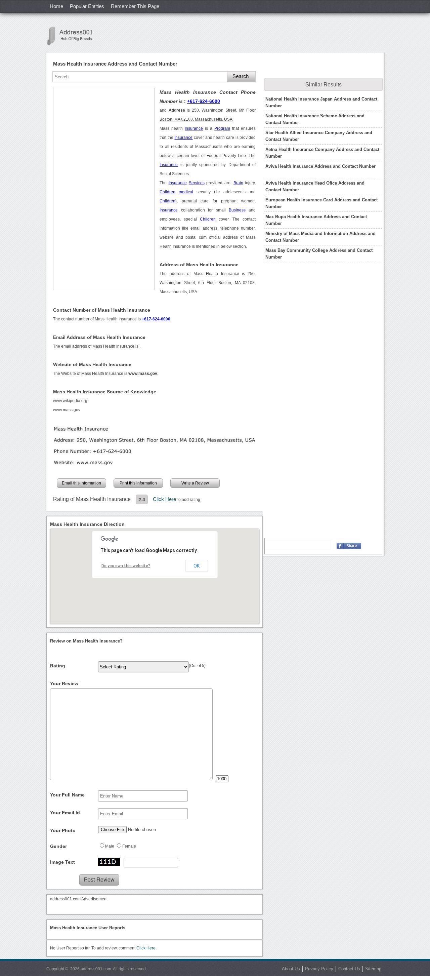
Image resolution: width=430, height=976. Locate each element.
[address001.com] (73, 36)
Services (197, 183)
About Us (291, 968)
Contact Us (349, 968)
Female (129, 846)
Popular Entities (87, 6)
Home (56, 6)
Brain (238, 183)
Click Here (165, 499)
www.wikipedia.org (70, 401)
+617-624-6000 (203, 101)
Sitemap (373, 968)
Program (222, 128)
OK (197, 566)
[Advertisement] (103, 189)
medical (186, 192)
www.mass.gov (66, 410)
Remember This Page (135, 6)
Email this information (81, 483)
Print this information (138, 483)
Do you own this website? (125, 565)
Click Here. (146, 948)
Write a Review (195, 483)
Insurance (194, 128)
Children (167, 192)
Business (237, 210)
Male (109, 846)
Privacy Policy (319, 968)
